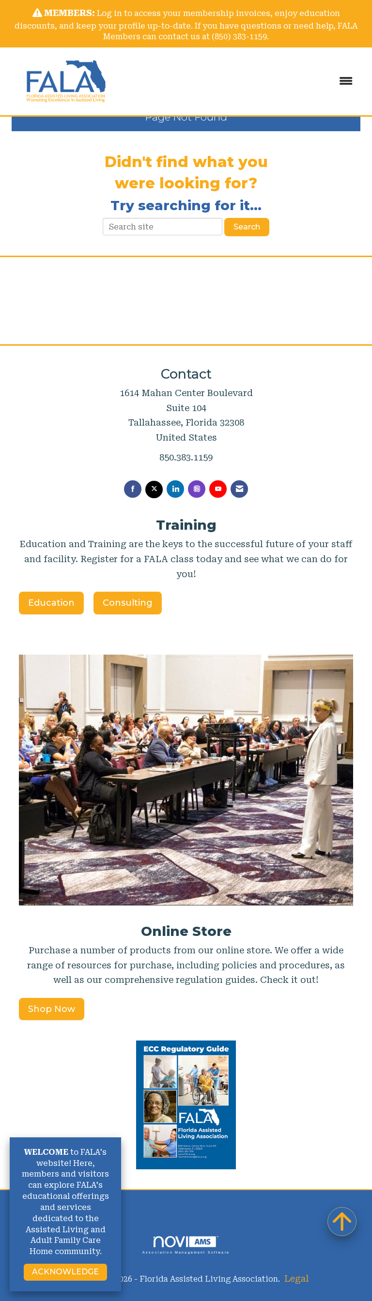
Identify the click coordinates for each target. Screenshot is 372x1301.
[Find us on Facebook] (132, 489)
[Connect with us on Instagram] (196, 489)
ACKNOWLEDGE (65, 1271)
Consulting (128, 602)
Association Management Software (186, 1252)
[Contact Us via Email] (239, 489)
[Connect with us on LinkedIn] (175, 489)
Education (51, 602)
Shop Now (51, 1009)
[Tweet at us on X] (154, 489)
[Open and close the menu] (243, 81)
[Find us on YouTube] (218, 489)
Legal (296, 1278)
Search (246, 226)
